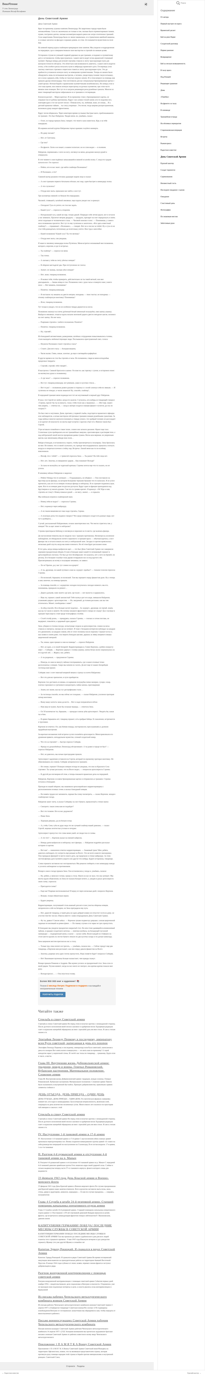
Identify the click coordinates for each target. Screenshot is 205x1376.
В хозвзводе (165, 110)
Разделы (81, 1366)
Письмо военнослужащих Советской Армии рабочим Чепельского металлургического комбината (73, 1322)
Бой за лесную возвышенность (173, 63)
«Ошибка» (165, 96)
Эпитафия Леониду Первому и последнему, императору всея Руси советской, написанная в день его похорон (75, 1041)
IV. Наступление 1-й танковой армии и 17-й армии (71, 1134)
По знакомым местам (169, 216)
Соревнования (166, 176)
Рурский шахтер (167, 163)
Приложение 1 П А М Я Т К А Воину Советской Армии (74, 1344)
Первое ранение (167, 50)
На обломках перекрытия (171, 123)
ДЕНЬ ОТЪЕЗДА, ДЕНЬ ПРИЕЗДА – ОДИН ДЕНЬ (71, 1094)
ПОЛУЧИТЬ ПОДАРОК (52, 994)
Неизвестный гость (168, 183)
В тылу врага (166, 70)
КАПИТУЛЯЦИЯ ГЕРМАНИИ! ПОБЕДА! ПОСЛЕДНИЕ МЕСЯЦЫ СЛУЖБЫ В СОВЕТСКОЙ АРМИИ (75, 1227)
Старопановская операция (171, 130)
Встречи (164, 136)
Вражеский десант (168, 30)
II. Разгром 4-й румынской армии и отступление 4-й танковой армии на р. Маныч (72, 1156)
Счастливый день (168, 203)
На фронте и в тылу (169, 103)
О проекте (70, 1366)
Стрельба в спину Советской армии (61, 1019)
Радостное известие (168, 150)
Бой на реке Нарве (168, 37)
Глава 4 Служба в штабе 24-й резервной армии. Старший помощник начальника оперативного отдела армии (75, 1203)
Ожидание (165, 196)
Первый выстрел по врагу (171, 23)
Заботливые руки (168, 223)
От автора (165, 17)
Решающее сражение (169, 83)
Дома (163, 90)
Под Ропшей (166, 77)
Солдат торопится (168, 170)
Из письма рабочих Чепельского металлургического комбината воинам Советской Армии (72, 1298)
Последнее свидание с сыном (172, 190)
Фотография (165, 209)
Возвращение (166, 57)
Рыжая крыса (166, 143)
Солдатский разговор (169, 43)
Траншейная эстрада (169, 116)
